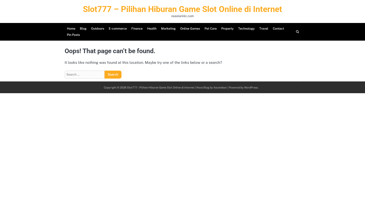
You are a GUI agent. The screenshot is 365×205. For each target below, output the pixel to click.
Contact (278, 28)
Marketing (168, 28)
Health (151, 28)
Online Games (190, 28)
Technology (246, 28)
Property (227, 28)
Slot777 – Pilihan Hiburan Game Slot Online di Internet (182, 9)
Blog (83, 28)
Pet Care (211, 28)
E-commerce (118, 28)
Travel (263, 28)
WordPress (251, 87)
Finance (137, 28)
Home (71, 28)
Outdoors (97, 28)
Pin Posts (73, 35)
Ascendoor (220, 87)
